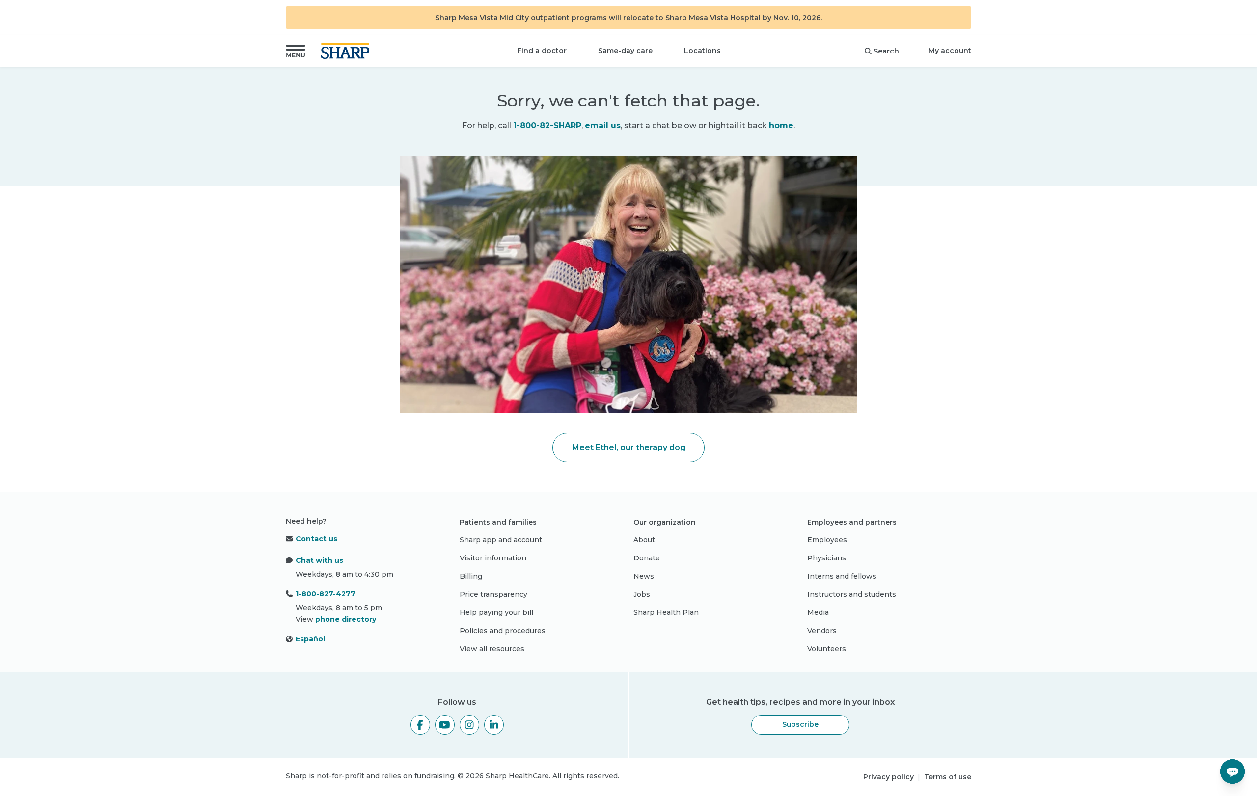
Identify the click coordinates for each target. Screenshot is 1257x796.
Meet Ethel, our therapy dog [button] (628, 447)
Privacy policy (888, 776)
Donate (646, 558)
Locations (702, 50)
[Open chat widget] (1232, 771)
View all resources (492, 648)
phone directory (345, 619)
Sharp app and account (501, 539)
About (644, 539)
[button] (295, 51)
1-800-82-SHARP (547, 125)
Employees (827, 539)
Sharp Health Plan (666, 612)
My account (950, 50)
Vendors (822, 630)
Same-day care (625, 50)
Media (818, 612)
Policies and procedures (503, 630)
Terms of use (947, 776)
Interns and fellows (841, 576)
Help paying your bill (496, 612)
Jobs (641, 594)
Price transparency (493, 594)
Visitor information (493, 558)
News (643, 576)
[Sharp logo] (347, 51)
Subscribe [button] (800, 724)
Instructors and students (851, 594)
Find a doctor (542, 50)
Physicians (826, 558)
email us (603, 125)
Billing (471, 576)
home (781, 125)
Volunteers (826, 648)
